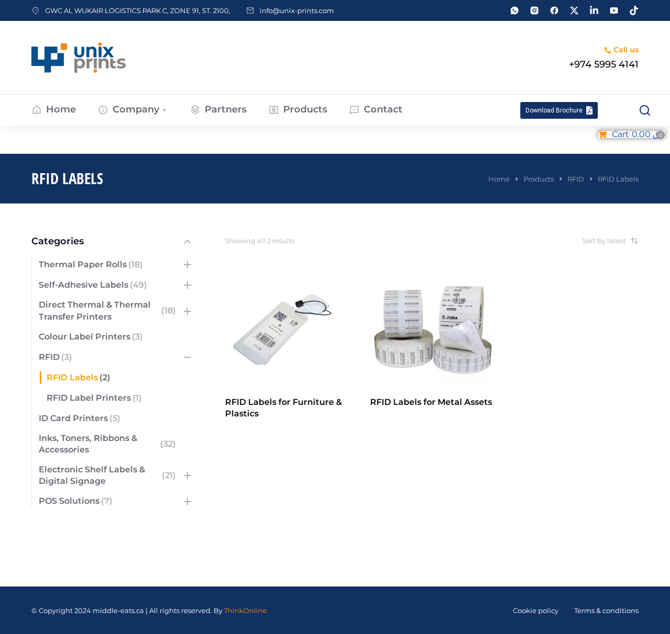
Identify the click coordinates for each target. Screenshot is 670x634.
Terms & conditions (606, 610)
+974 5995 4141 (604, 64)
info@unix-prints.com (297, 10)
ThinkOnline (245, 610)
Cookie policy (536, 610)
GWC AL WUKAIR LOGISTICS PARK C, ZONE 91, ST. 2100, (137, 10)
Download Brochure (554, 110)
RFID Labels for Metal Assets (431, 402)
